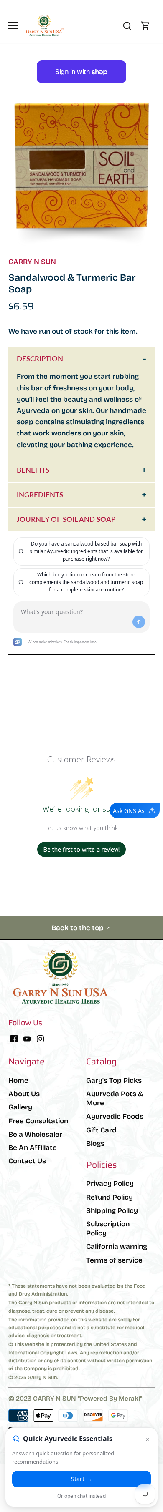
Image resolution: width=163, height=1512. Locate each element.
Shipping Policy (112, 1210)
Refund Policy (109, 1197)
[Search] (127, 25)
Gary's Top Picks (114, 1080)
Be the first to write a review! (81, 849)
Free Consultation (38, 1121)
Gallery (20, 1107)
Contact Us (27, 1161)
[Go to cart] (145, 25)
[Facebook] (14, 1039)
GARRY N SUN (32, 261)
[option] (81, 174)
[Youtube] (27, 1039)
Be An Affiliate (32, 1147)
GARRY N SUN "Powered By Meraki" (87, 1398)
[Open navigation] (13, 25)
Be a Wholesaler (35, 1134)
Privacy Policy (110, 1183)
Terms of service (114, 1260)
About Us (24, 1093)
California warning (116, 1246)
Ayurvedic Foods (114, 1116)
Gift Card (101, 1130)
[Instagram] (40, 1039)
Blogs (95, 1143)
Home (18, 1080)
